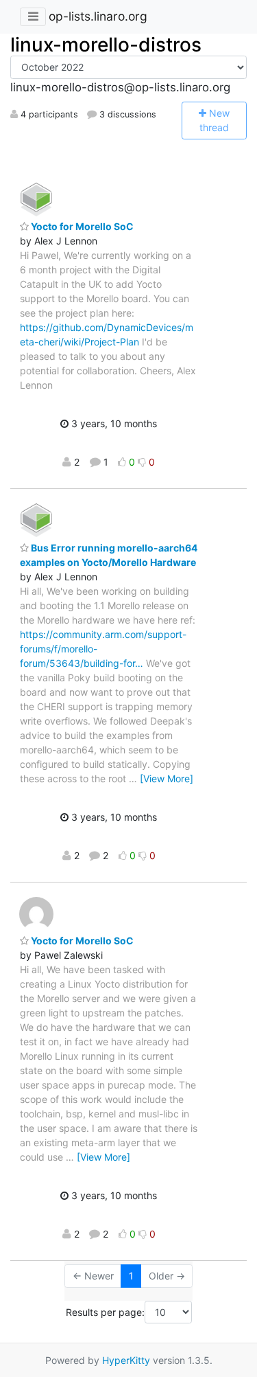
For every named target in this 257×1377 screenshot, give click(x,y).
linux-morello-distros (105, 44)
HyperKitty (126, 1360)
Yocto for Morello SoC (81, 226)
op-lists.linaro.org (98, 16)
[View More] (166, 778)
